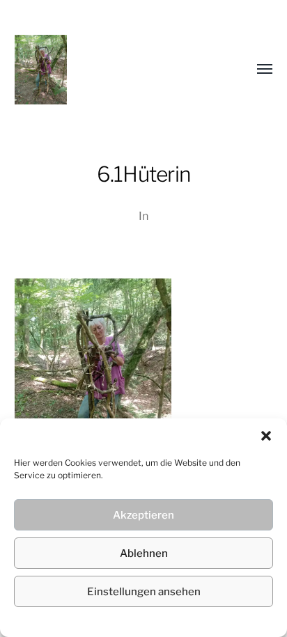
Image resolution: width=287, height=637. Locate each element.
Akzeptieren (143, 515)
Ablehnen (144, 553)
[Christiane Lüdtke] (116, 69)
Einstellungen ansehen (144, 591)
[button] (266, 436)
